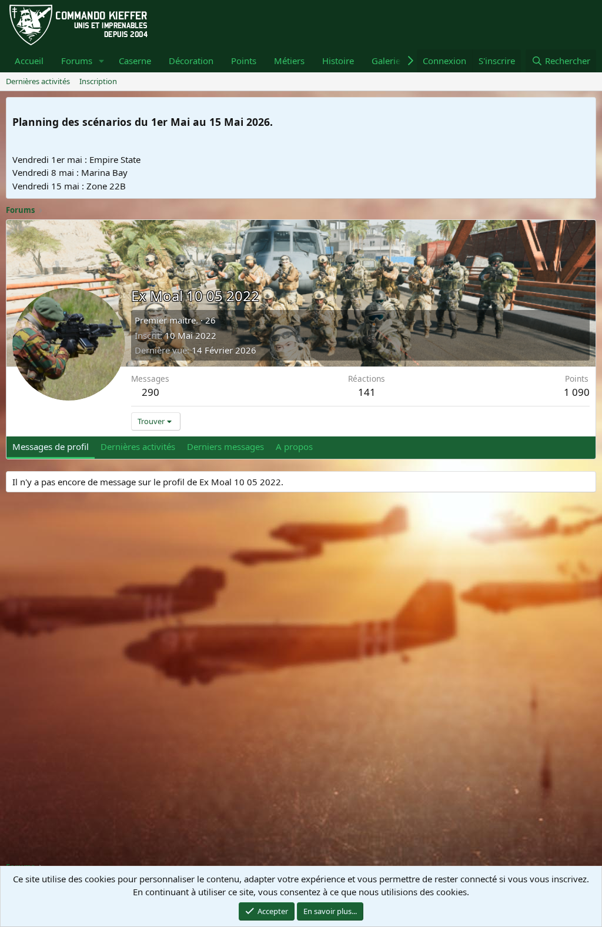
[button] (101, 60)
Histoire (338, 60)
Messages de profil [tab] (50, 446)
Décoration (191, 60)
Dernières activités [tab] (138, 446)
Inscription (98, 81)
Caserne (135, 60)
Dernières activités (38, 81)
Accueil (29, 60)
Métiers (289, 60)
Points (243, 60)
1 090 (577, 392)
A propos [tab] (294, 446)
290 (150, 392)
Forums (76, 60)
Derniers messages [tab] (225, 446)
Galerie (386, 60)
